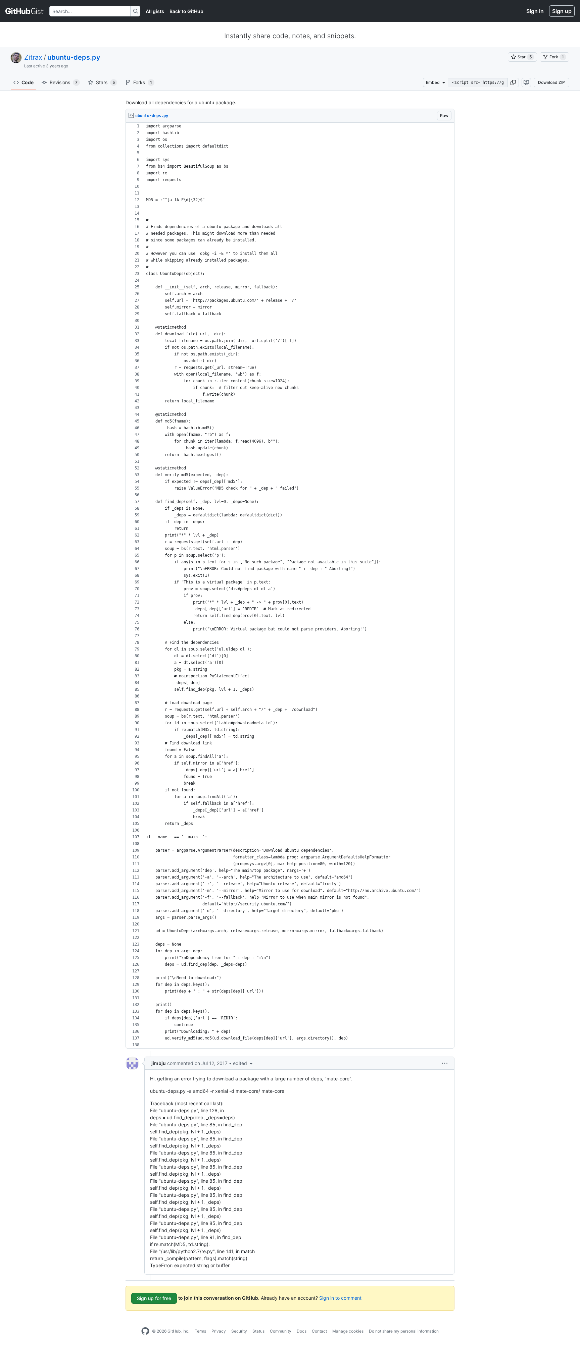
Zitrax (33, 57)
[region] (290, 586)
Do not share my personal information (404, 1331)
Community (280, 1331)
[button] (513, 82)
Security (239, 1331)
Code (27, 82)
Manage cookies (348, 1331)
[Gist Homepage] (24, 11)
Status (258, 1331)
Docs (301, 1331)
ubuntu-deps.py (73, 57)
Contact (319, 1331)
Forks (142, 82)
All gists (155, 11)
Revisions (64, 82)
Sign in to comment (340, 1298)
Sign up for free (154, 1298)
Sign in (535, 11)
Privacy (218, 1331)
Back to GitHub (186, 11)
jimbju (158, 1063)
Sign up (562, 11)
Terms (200, 1331)
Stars (105, 82)
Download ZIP (551, 82)
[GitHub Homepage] (145, 1331)
